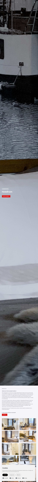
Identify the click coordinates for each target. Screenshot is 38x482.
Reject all (18, 474)
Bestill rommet (6, 196)
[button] (34, 2)
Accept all (5, 474)
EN (17, 2)
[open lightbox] (10, 424)
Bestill (4, 414)
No (15, 2)
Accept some (12, 474)
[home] (7, 2)
